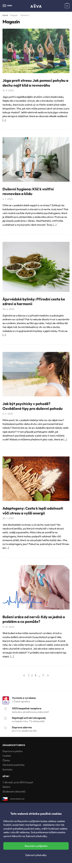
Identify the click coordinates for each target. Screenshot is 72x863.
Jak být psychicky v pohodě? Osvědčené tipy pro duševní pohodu (33, 406)
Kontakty (8, 769)
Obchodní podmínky (14, 764)
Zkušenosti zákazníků (14, 791)
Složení (6, 786)
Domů (5, 15)
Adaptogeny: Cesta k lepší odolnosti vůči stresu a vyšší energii (33, 510)
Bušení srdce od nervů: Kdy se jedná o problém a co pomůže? (34, 619)
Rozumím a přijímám (36, 846)
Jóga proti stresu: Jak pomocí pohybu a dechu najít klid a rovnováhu (35, 83)
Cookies (7, 755)
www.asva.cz (17, 798)
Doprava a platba (13, 751)
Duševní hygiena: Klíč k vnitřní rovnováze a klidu (28, 191)
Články (6, 760)
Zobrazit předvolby (36, 855)
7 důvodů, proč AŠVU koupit (18, 782)
